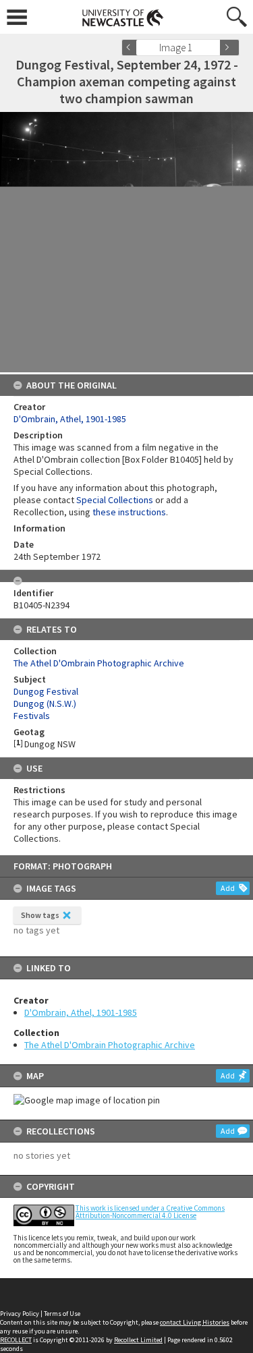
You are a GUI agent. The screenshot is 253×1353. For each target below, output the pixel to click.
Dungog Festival (45, 691)
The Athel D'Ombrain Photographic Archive (109, 1045)
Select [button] (214, 47)
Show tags (40, 915)
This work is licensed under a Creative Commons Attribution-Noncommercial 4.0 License (150, 1211)
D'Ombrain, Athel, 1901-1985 (80, 1012)
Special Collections (114, 500)
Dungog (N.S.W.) (44, 703)
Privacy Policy (19, 1313)
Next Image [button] (229, 47)
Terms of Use (62, 1313)
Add (228, 888)
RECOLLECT (16, 1339)
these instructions (129, 512)
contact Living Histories (194, 1322)
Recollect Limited (138, 1339)
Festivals (31, 716)
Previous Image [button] (131, 47)
